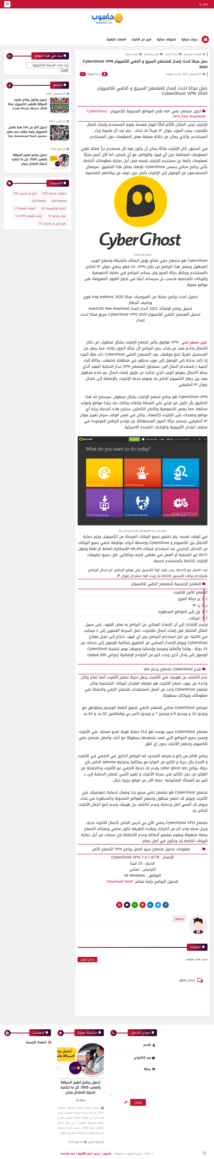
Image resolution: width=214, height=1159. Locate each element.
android (59, 201)
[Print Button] (119, 905)
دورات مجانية (189, 39)
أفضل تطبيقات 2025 (29, 216)
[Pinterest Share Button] (150, 905)
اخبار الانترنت (171, 54)
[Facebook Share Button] (166, 905)
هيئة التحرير (94, 1142)
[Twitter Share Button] (158, 905)
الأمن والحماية (151, 54)
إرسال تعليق (87, 959)
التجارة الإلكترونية (53, 208)
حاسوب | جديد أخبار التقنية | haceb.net (86, 1153)
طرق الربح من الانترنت (52, 223)
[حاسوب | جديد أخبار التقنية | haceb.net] (107, 18)
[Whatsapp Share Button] (135, 905)
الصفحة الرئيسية (193, 54)
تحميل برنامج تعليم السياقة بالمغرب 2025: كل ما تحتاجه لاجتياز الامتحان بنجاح (29, 159)
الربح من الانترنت (141, 39)
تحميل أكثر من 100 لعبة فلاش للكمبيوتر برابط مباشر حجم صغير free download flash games (27, 132)
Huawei (39, 201)
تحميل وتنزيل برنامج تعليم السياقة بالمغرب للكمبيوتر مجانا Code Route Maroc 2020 (27, 104)
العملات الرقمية (116, 39)
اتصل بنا (203, 4)
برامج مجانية (131, 54)
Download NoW (120, 881)
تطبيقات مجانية (166, 39)
